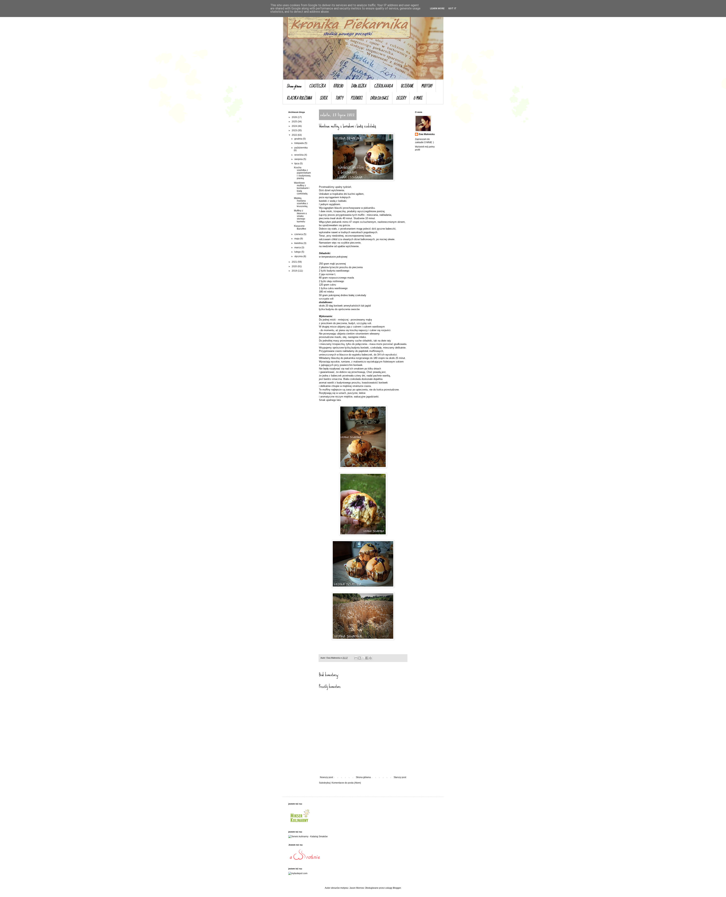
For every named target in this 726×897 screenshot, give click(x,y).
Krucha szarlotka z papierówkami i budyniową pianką (302, 173)
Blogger (397, 888)
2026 (295, 117)
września (299, 155)
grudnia (298, 138)
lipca (297, 163)
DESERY (401, 98)
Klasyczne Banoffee (300, 227)
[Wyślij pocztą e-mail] (356, 658)
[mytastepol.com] (297, 873)
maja (297, 238)
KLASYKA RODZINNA (299, 98)
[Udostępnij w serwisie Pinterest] (370, 658)
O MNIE (417, 98)
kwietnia (298, 243)
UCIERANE (407, 86)
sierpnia (298, 159)
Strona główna (294, 86)
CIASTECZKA (317, 86)
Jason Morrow (356, 888)
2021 (295, 262)
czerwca (298, 234)
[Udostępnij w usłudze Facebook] (367, 658)
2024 (295, 126)
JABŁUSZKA (358, 86)
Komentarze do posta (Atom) (346, 782)
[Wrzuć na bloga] (359, 658)
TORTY (339, 98)
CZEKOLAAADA (383, 86)
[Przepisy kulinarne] (299, 823)
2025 (295, 121)
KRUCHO (338, 86)
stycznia (298, 256)
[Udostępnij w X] (363, 658)
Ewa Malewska (427, 134)
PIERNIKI (356, 98)
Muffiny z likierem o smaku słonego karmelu (300, 216)
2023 (295, 130)
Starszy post (400, 777)
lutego (297, 252)
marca (297, 247)
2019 (295, 270)
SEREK (323, 98)
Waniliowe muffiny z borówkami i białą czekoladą (301, 188)
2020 (295, 266)
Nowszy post (326, 777)
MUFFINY (426, 86)
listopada (299, 143)
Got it (452, 8)
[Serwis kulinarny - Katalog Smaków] (308, 836)
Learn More (437, 8)
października (301, 147)
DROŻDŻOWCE (379, 98)
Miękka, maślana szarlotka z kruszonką (301, 202)
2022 (295, 135)
